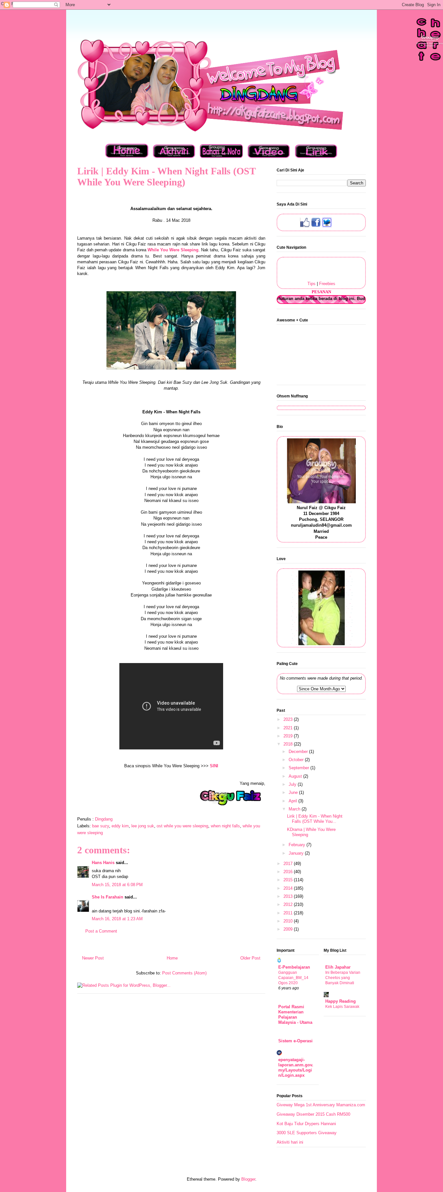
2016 (288, 871)
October (297, 759)
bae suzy (100, 825)
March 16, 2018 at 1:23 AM (117, 918)
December (299, 751)
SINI (214, 765)
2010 (288, 921)
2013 (288, 896)
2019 (288, 736)
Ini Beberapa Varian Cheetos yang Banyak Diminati (342, 977)
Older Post (250, 958)
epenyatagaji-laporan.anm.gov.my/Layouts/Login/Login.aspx (295, 1067)
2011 (288, 912)
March (295, 809)
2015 (288, 879)
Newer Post (93, 958)
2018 (288, 744)
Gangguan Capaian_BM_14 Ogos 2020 (293, 977)
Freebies (327, 283)
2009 (288, 929)
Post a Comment (101, 931)
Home (172, 958)
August (296, 776)
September (299, 767)
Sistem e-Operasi (295, 1040)
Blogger (248, 1179)
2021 (288, 727)
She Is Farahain (107, 897)
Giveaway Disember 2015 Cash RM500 (313, 1114)
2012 (288, 904)
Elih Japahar (338, 967)
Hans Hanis (103, 862)
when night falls (225, 825)
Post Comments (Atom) (184, 973)
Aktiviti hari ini (290, 1142)
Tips (311, 283)
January (297, 853)
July (293, 784)
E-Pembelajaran (294, 967)
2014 (288, 888)
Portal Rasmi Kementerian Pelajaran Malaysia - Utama (295, 1014)
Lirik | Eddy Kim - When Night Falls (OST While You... (314, 819)
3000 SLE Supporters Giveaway (307, 1132)
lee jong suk (142, 825)
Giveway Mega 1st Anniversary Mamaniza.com (321, 1104)
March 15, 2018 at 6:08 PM (117, 884)
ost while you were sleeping (182, 825)
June (294, 792)
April (293, 800)
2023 (288, 719)
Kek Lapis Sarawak (342, 1006)
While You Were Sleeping (173, 249)
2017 (288, 863)
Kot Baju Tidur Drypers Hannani (306, 1123)
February (297, 844)
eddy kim (120, 825)
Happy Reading (340, 1001)
